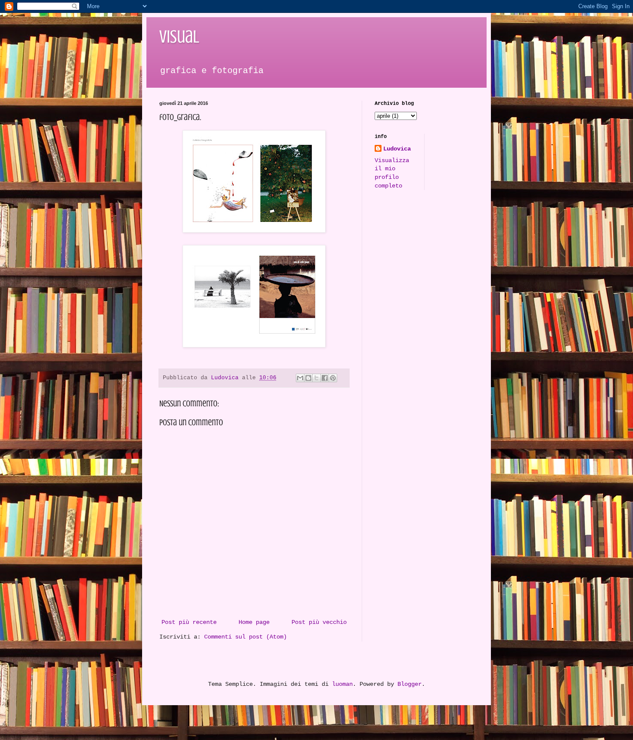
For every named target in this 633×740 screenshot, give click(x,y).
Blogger (409, 684)
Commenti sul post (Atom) (245, 636)
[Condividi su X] (316, 378)
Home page (254, 622)
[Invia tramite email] (300, 378)
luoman (342, 684)
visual (179, 37)
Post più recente (189, 622)
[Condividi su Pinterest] (333, 378)
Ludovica (397, 148)
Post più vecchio (319, 622)
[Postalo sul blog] (308, 378)
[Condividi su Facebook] (324, 378)
